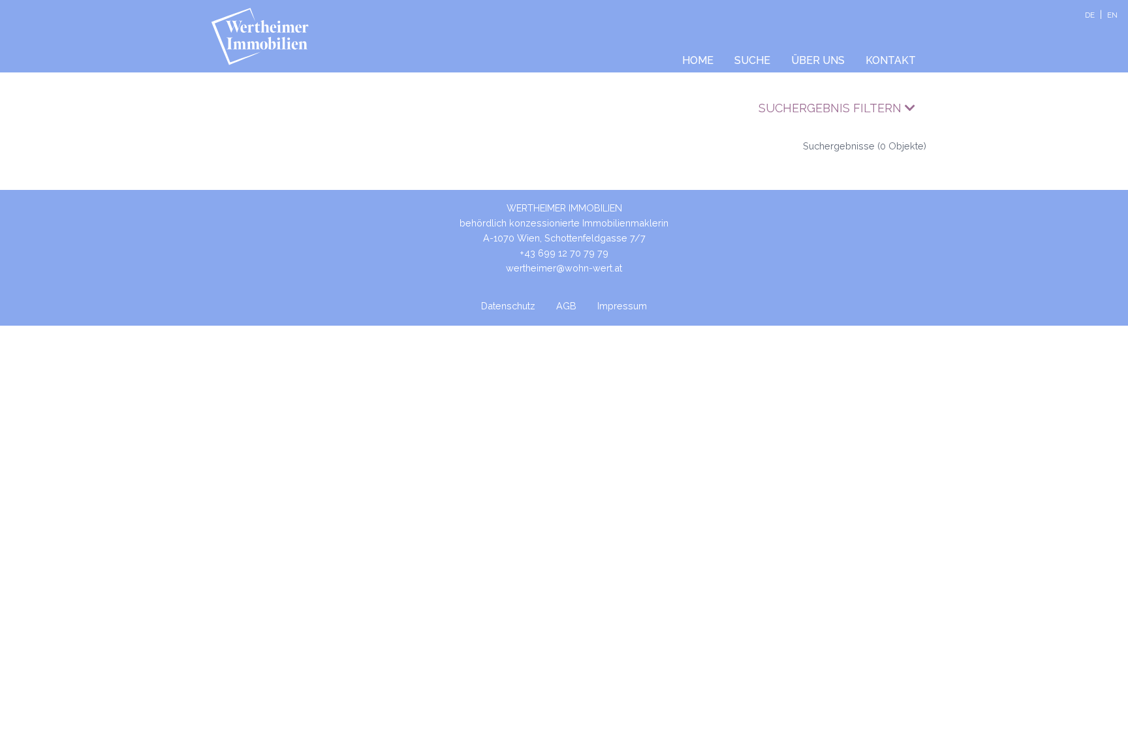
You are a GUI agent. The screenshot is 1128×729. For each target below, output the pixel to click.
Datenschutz (508, 305)
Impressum (622, 305)
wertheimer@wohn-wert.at (564, 267)
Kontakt (891, 60)
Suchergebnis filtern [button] (832, 108)
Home (697, 60)
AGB (566, 305)
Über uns (818, 60)
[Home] (264, 36)
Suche (752, 60)
